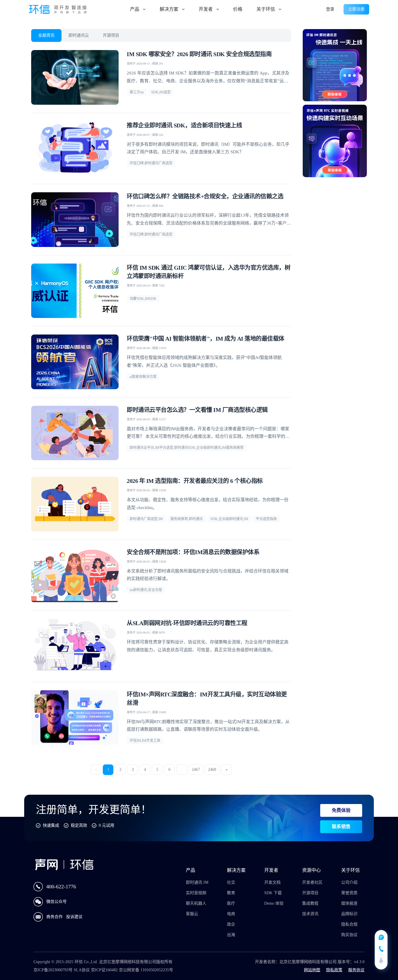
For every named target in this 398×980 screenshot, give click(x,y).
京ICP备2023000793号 (53, 970)
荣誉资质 (349, 893)
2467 (196, 769)
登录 (330, 9)
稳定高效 (79, 825)
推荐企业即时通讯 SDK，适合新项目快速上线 (184, 125)
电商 (231, 914)
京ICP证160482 (104, 970)
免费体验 (341, 810)
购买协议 (349, 935)
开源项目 (111, 35)
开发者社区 (312, 882)
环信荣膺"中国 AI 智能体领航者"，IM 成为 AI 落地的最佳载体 (205, 338)
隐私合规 (349, 924)
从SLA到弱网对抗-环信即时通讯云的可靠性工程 (187, 623)
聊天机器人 (196, 903)
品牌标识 (349, 914)
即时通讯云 (78, 35)
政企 (231, 924)
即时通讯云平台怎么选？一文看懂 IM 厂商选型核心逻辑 (197, 410)
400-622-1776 (61, 887)
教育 (231, 893)
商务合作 (55, 917)
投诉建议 (74, 917)
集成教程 (310, 903)
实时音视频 (196, 893)
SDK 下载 (273, 893)
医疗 (231, 903)
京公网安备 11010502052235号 (146, 970)
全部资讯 (46, 35)
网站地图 (312, 970)
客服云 (192, 914)
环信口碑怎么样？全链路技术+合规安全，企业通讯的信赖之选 (205, 196)
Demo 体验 (273, 903)
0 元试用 (106, 825)
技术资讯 (310, 914)
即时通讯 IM (197, 882)
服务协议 (356, 970)
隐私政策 (334, 970)
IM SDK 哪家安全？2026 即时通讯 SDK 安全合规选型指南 (199, 54)
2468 (212, 769)
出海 (231, 935)
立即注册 (356, 9)
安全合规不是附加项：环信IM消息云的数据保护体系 (193, 552)
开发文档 (272, 882)
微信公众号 (56, 901)
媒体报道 (349, 903)
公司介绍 (349, 882)
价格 (237, 9)
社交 (231, 882)
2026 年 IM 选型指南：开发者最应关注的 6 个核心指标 (195, 481)
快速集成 (51, 825)
